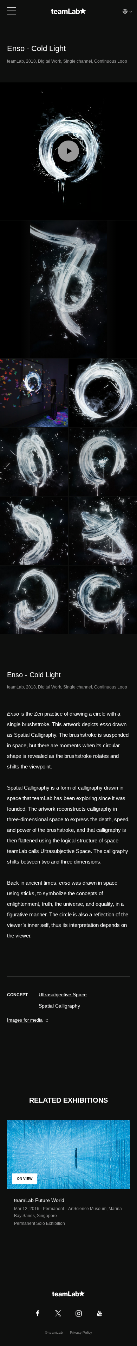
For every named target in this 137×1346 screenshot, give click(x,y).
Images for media (25, 1020)
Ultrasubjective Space (63, 994)
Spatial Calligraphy (59, 1006)
